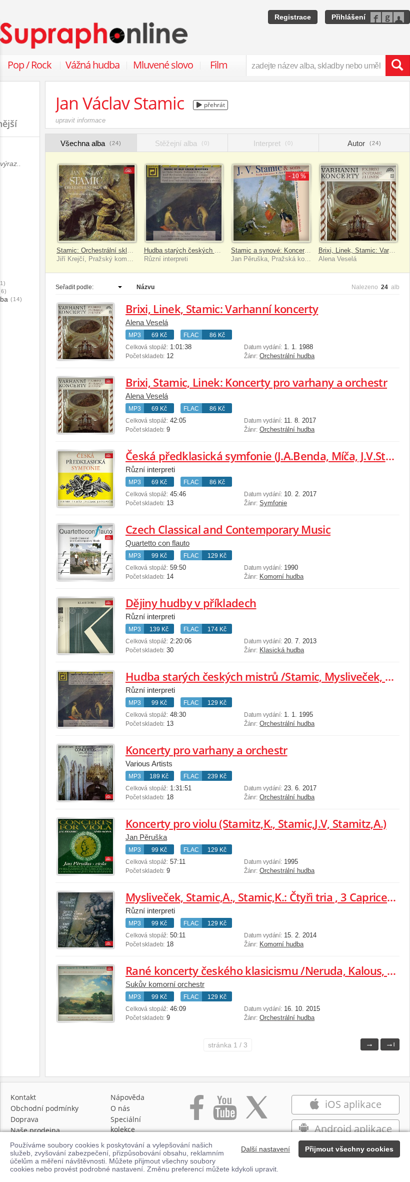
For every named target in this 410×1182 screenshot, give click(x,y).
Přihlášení (349, 17)
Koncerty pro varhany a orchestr (207, 749)
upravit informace (81, 120)
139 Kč (159, 629)
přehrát (213, 105)
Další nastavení (265, 1149)
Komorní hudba (282, 576)
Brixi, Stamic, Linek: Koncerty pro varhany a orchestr (256, 382)
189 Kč (159, 776)
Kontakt (23, 1097)
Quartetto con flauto (158, 543)
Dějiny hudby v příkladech (191, 602)
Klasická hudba (282, 650)
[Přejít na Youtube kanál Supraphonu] (224, 1112)
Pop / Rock (30, 65)
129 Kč (217, 555)
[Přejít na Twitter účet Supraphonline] (256, 1112)
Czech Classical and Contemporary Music (228, 529)
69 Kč (159, 335)
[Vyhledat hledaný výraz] (397, 65)
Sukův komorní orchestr (165, 984)
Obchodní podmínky (44, 1108)
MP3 (134, 335)
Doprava (24, 1119)
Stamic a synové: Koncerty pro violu (283, 250)
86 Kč (217, 335)
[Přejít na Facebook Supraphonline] (196, 1112)
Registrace (292, 17)
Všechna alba (91, 143)
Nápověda (127, 1097)
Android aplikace (352, 1128)
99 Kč (159, 555)
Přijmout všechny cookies (349, 1149)
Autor (365, 143)
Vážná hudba (93, 65)
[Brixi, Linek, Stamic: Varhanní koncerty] (359, 203)
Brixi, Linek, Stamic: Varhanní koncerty (222, 308)
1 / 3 (228, 1045)
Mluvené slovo (163, 65)
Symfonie (273, 503)
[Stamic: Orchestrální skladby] (97, 203)
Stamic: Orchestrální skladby (98, 250)
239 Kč (217, 776)
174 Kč (217, 629)
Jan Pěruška (146, 837)
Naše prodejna (35, 1130)
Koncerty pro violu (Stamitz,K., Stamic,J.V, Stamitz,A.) (256, 823)
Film (219, 65)
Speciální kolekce (125, 1124)
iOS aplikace (352, 1104)
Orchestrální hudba (287, 356)
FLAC (191, 335)
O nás (120, 1108)
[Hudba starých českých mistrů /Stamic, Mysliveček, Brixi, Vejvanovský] (184, 203)
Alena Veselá (147, 322)
